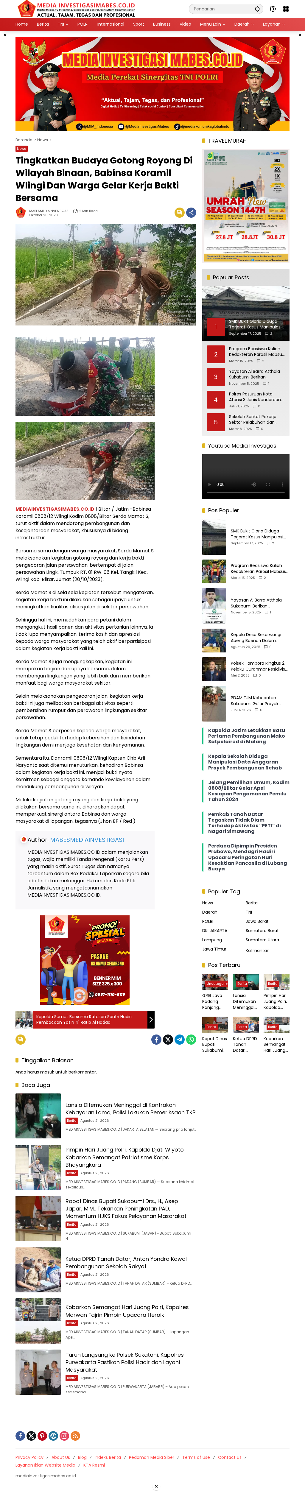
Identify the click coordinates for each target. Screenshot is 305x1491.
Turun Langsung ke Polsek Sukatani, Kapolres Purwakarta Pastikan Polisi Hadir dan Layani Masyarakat (125, 1362)
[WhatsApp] (191, 1039)
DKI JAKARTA (214, 931)
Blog (82, 1457)
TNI (249, 912)
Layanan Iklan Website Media (45, 1465)
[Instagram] (64, 1436)
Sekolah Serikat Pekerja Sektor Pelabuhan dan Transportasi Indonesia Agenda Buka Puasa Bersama (252, 420)
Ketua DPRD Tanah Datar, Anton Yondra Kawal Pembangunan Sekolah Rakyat (126, 1262)
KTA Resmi (94, 1465)
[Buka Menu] (286, 9)
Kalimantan (258, 951)
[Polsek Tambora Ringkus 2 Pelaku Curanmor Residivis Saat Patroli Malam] (214, 669)
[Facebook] (156, 1039)
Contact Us (230, 1457)
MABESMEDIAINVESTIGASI (49, 211)
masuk (47, 1072)
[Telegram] (180, 1039)
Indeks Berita (108, 1457)
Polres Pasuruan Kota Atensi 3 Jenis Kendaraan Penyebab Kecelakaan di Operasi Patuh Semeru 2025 (255, 397)
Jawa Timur (214, 949)
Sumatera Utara (262, 940)
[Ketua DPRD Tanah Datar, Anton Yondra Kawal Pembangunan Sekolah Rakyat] (38, 1270)
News (21, 148)
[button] (257, 9)
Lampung (212, 940)
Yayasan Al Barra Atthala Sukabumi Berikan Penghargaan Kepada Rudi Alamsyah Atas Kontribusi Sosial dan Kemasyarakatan (256, 374)
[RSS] (75, 1436)
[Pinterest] (42, 1436)
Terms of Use (196, 1457)
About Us (61, 1457)
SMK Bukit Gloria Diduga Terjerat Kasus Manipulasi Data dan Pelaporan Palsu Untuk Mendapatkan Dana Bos (258, 534)
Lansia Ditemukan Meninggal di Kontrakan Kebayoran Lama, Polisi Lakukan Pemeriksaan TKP (130, 1108)
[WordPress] (53, 1436)
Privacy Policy (29, 1457)
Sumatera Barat (262, 931)
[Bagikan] (191, 213)
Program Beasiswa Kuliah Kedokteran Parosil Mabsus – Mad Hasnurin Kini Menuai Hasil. (256, 352)
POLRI (207, 921)
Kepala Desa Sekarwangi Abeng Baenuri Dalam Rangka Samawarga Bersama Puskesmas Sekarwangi (256, 638)
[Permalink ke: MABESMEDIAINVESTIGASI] (22, 212)
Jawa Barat (257, 921)
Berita (72, 1120)
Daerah (209, 912)
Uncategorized (219, 983)
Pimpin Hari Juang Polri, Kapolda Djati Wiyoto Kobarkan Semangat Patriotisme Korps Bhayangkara (125, 1157)
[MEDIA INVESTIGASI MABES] (77, 9)
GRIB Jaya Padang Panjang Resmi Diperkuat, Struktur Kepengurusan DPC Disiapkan (214, 1001)
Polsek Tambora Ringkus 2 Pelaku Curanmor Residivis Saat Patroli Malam (258, 666)
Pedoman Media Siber (151, 1457)
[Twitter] (168, 1039)
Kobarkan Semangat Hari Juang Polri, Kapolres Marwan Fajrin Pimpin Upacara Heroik (127, 1310)
